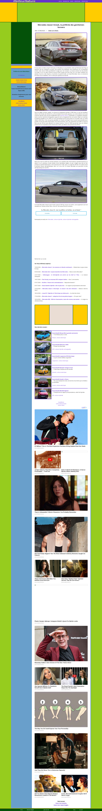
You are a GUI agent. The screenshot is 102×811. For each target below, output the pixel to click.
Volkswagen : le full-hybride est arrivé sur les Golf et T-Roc (61, 275)
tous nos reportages (61, 805)
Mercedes (50, 219)
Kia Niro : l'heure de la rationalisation (52, 282)
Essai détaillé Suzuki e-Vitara (60, 379)
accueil (81, 809)
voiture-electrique (61, 337)
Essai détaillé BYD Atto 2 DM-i (60, 344)
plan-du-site (46, 809)
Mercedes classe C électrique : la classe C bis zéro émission (59, 288)
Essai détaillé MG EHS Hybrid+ (60, 391)
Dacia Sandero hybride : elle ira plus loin (53, 285)
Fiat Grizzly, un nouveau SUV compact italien (54, 279)
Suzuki (54, 385)
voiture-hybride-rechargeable (70, 219)
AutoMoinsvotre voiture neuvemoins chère (21, 103)
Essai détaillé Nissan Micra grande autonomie (65, 333)
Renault (54, 372)
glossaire (62, 809)
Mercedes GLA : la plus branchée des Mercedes (55, 272)
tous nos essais (61, 803)
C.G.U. (21, 809)
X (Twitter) (21, 75)
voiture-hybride (58, 219)
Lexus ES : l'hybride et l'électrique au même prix (55, 293)
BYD (53, 349)
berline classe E (65, 115)
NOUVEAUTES (66, 1)
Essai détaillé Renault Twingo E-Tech (62, 367)
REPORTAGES (77, 1)
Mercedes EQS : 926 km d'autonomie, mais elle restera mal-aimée (60, 299)
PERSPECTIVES (85, 1)
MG (53, 395)
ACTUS (60, 1)
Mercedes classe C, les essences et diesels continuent (57, 267)
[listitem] (48, 213)
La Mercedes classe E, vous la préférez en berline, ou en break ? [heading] (61, 210)
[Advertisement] (51, 12)
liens (74, 809)
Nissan (54, 337)
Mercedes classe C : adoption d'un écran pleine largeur (57, 296)
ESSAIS (71, 1)
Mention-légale (30, 809)
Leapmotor (55, 361)
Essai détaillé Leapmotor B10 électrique (63, 356)
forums (54, 809)
